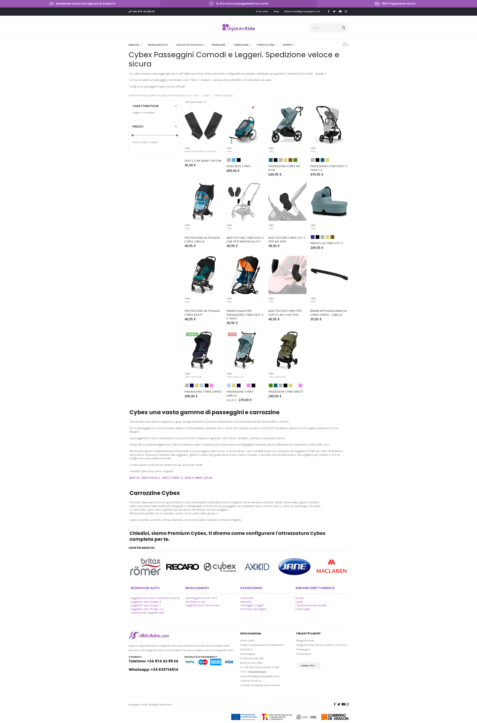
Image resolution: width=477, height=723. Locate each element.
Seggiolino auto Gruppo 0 (145, 601)
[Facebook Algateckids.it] (328, 11)
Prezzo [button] (137, 126)
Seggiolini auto (305, 640)
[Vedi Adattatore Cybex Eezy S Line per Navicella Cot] (245, 202)
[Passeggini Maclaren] (331, 566)
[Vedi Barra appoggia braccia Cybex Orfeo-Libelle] (329, 275)
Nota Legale (247, 654)
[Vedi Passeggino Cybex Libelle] (245, 350)
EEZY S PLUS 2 (151, 477)
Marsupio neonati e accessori (200, 151)
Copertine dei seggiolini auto (147, 612)
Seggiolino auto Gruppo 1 (145, 605)
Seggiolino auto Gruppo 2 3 (146, 609)
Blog (276, 11)
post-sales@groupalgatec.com (303, 11)
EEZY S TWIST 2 (172, 477)
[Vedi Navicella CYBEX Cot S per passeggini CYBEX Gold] (329, 202)
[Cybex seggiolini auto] (220, 566)
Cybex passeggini (223, 95)
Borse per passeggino (253, 609)
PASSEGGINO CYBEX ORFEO (203, 391)
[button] (345, 44)
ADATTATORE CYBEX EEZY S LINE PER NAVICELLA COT (245, 239)
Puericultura (303, 654)
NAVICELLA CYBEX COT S (326, 243)
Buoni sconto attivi (251, 663)
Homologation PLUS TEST (201, 598)
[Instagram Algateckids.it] (346, 11)
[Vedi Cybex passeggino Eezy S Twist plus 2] (329, 125)
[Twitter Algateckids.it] (334, 11)
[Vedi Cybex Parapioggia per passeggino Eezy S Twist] (245, 275)
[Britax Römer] (145, 566)
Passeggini (303, 649)
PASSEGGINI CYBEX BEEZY (286, 391)
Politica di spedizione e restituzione (261, 645)
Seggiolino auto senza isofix (202, 605)
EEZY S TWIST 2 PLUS (198, 477)
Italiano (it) (307, 665)
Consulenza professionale (310, 605)
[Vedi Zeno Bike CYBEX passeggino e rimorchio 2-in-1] (245, 125)
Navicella (245, 601)
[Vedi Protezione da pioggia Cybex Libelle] (203, 202)
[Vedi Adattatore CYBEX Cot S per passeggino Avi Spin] (287, 202)
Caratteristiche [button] (145, 106)
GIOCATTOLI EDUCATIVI (190, 44)
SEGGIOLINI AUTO (158, 44)
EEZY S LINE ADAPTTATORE (203, 160)
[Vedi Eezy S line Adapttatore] (203, 125)
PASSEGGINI (219, 44)
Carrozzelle (247, 598)
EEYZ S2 (134, 477)
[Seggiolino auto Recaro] (182, 566)
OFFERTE (288, 44)
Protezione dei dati (251, 658)
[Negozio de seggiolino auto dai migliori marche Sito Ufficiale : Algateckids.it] (238, 28)
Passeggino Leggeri (252, 605)
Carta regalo (302, 609)
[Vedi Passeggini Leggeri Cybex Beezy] (287, 350)
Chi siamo (246, 649)
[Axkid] (257, 566)
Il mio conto (262, 11)
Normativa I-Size (195, 601)
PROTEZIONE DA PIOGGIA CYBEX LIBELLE (202, 239)
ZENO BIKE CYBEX (238, 166)
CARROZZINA (241, 44)
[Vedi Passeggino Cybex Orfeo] (203, 350)
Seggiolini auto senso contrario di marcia (155, 598)
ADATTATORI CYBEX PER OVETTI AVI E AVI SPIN (285, 312)
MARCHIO (134, 44)
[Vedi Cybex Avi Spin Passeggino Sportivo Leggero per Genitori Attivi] (287, 125)
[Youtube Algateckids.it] (340, 11)
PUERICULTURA (266, 44)
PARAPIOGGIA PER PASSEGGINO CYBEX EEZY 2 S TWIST (245, 314)
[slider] (133, 135)
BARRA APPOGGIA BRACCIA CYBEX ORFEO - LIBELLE (329, 312)
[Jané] (294, 566)
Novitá (299, 598)
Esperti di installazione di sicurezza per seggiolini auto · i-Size (164, 95)
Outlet (299, 601)
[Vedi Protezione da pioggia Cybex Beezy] (203, 275)
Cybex (206, 95)
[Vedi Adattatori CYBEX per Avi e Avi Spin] (287, 275)
